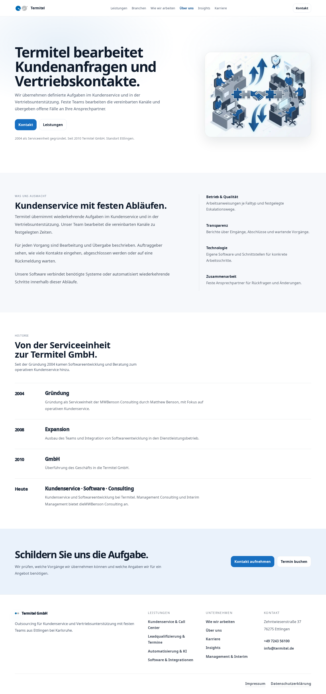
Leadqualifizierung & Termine (166, 639)
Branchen (139, 8)
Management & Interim (227, 656)
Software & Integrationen (170, 659)
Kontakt (302, 8)
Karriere (221, 8)
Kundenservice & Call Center (166, 624)
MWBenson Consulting (119, 402)
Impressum (255, 683)
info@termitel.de (279, 648)
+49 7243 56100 (277, 641)
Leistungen (119, 8)
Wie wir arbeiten (163, 8)
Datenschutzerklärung (291, 683)
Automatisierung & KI (167, 651)
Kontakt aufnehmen (252, 561)
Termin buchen (294, 561)
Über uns (187, 8)
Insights (204, 8)
